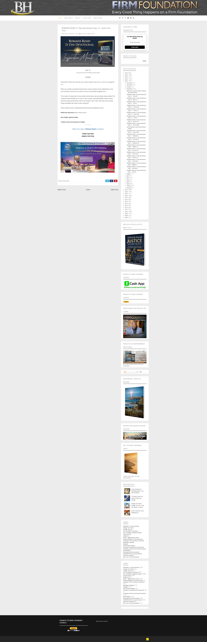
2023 (126, 79)
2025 (126, 75)
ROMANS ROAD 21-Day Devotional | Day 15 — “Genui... (136, 116)
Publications (98, 18)
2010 (126, 211)
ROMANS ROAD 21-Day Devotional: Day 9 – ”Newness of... (136, 142)
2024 (126, 77)
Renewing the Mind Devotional (131, 552)
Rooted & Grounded (128, 555)
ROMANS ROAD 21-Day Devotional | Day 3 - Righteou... (136, 163)
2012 (126, 207)
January (129, 188)
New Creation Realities (129, 545)
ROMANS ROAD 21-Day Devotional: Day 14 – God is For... (136, 120)
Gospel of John (127, 534)
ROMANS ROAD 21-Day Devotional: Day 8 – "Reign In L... (136, 145)
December (129, 83)
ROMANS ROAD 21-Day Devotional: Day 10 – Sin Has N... (136, 138)
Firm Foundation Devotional (130, 531)
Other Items (87, 18)
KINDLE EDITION (88, 136)
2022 (126, 81)
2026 (126, 73)
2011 (126, 209)
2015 (126, 201)
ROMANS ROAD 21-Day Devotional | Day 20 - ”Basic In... (136, 98)
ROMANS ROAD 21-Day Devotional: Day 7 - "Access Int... (136, 149)
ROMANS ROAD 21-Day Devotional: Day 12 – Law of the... (136, 131)
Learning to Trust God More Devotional (133, 541)
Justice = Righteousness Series (131, 537)
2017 (126, 197)
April (128, 182)
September (130, 89)
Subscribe (134, 47)
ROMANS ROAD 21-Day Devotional (132, 553)
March (128, 184)
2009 (126, 213)
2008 (126, 215)
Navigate (125, 544)
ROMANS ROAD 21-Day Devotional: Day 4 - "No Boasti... (136, 160)
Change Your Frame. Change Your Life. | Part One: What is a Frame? (137, 505)
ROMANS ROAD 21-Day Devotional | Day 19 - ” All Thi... (136, 102)
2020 (126, 192)
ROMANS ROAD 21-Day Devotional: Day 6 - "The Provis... (136, 153)
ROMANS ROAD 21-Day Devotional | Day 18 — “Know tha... (136, 106)
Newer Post (62, 190)
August (129, 174)
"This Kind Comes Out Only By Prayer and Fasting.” (137, 498)
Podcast (78, 18)
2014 (126, 203)
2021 (126, 190)
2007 (126, 217)
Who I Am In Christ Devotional (131, 557)
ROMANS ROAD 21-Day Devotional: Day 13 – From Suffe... (136, 124)
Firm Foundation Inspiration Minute (132, 532)
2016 (126, 199)
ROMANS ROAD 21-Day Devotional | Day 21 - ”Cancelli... (136, 95)
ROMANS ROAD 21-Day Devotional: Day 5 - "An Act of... (136, 156)
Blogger (109, 621)
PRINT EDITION (88, 134)
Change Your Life (127, 529)
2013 (126, 205)
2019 (126, 193)
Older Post (114, 190)
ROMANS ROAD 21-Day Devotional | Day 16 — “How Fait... (136, 113)
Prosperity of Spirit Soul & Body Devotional (134, 549)
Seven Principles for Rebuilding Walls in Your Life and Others (137, 491)
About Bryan (68, 18)
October (129, 87)
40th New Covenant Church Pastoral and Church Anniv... (136, 91)
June (128, 178)
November (130, 85)
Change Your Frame (128, 528)
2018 (126, 196)
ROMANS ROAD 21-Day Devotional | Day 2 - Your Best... (136, 167)
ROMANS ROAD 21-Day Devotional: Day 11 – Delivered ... (136, 135)
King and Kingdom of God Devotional (133, 539)
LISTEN (87, 77)
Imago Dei (126, 536)
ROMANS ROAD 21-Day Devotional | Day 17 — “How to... (136, 109)
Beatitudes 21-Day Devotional (131, 526)
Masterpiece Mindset (128, 542)
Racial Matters (127, 550)
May (128, 180)
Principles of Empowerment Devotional (133, 547)
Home (60, 18)
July (128, 176)
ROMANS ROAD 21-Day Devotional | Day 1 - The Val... (136, 171)
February (129, 186)
